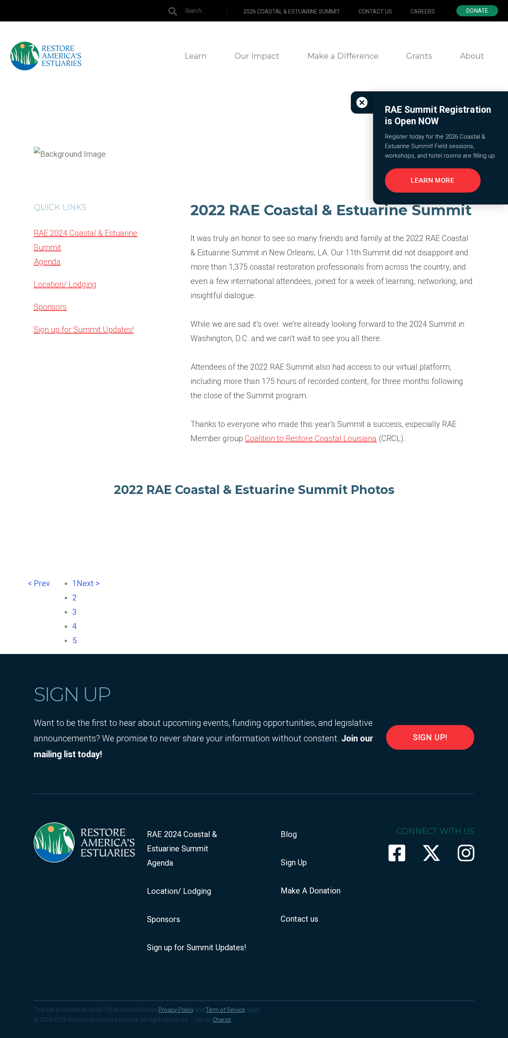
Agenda (47, 261)
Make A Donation (311, 890)
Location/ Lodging (65, 284)
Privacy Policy (176, 1010)
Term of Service (225, 1010)
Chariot (222, 1020)
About (472, 56)
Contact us (375, 11)
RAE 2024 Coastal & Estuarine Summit (85, 240)
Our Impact (257, 56)
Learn (196, 56)
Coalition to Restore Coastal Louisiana (311, 438)
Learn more (433, 180)
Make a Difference (343, 56)
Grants (419, 56)
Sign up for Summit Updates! (84, 329)
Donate (477, 11)
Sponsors (50, 307)
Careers (422, 11)
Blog (289, 834)
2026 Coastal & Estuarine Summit (291, 11)
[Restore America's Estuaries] (45, 56)
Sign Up (294, 862)
